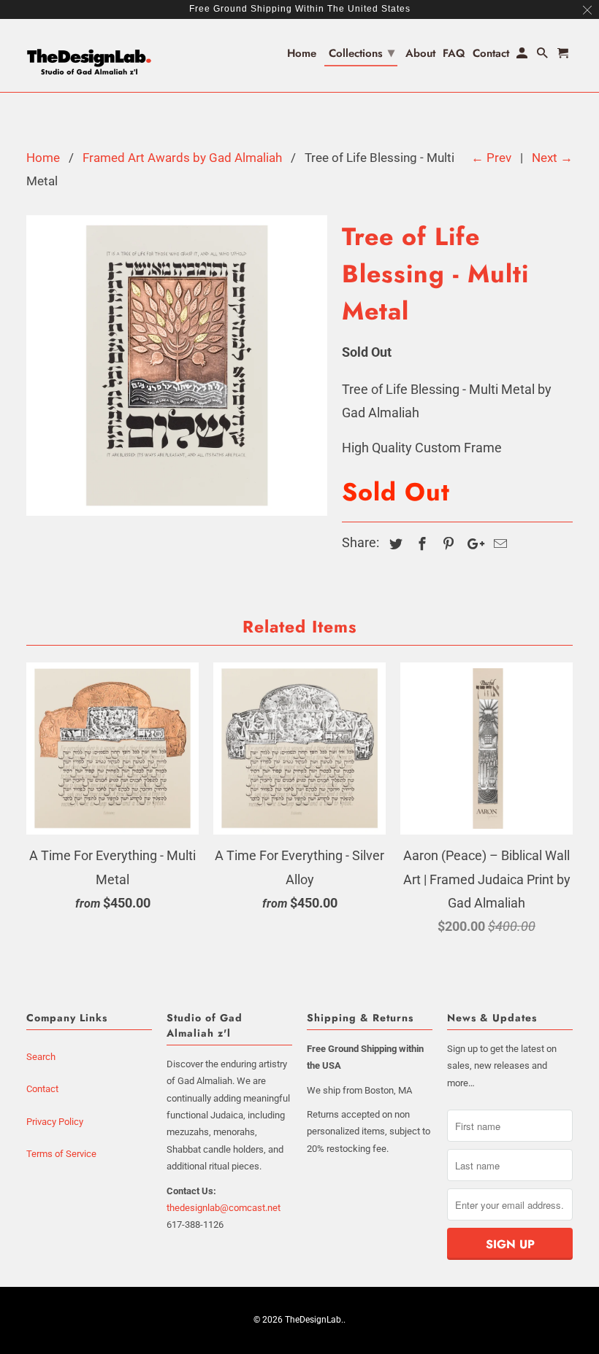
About (420, 54)
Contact (42, 1088)
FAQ (454, 54)
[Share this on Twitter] (393, 544)
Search (41, 1056)
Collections (361, 52)
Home (301, 54)
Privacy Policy (54, 1121)
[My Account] (523, 56)
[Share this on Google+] (472, 544)
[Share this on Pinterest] (446, 544)
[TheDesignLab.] (89, 55)
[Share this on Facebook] (420, 544)
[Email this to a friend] (498, 544)
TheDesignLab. (314, 1320)
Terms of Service (61, 1153)
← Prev (491, 157)
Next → (552, 157)
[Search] (543, 56)
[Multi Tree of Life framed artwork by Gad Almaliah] (176, 365)
